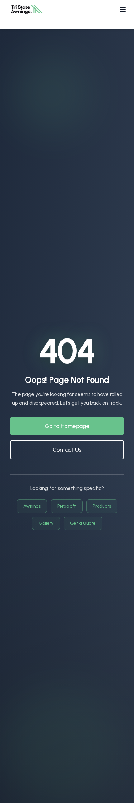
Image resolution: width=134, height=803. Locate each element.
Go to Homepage (67, 426)
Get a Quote (83, 523)
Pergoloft (66, 506)
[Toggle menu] (123, 9)
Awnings (32, 506)
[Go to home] (27, 9)
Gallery (46, 523)
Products (102, 506)
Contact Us (67, 449)
